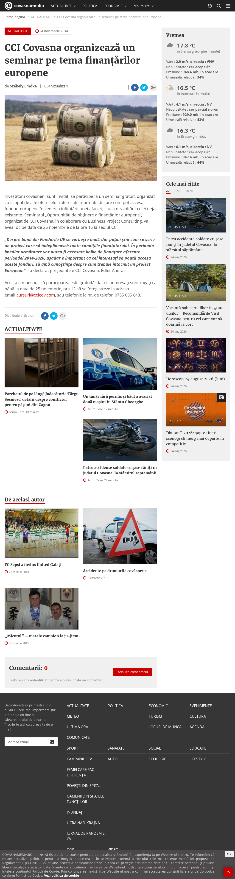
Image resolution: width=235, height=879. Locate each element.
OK (229, 854)
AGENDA (197, 726)
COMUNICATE (78, 737)
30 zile (190, 191)
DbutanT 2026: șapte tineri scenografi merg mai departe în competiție (195, 438)
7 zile (178, 191)
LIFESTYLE (198, 758)
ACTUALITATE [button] (62, 5)
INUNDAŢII (75, 812)
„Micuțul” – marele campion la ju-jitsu (41, 636)
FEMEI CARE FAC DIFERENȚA (80, 772)
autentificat (39, 680)
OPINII (72, 849)
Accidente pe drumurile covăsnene (115, 570)
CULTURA (174, 421)
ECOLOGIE (157, 758)
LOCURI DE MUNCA (165, 726)
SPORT (72, 748)
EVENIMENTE (201, 705)
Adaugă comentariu (133, 672)
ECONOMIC (158, 705)
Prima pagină (15, 17)
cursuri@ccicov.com (36, 295)
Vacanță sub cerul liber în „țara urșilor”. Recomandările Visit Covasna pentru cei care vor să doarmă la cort (195, 316)
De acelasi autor (25, 499)
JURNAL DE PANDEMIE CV (86, 836)
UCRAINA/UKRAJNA (83, 822)
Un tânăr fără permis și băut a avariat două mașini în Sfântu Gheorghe (117, 399)
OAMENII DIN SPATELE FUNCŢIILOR (85, 799)
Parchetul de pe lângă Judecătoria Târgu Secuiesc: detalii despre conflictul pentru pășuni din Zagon (41, 399)
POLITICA (90, 5)
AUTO (113, 758)
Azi (168, 191)
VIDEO (113, 849)
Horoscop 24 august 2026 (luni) (195, 379)
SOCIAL (155, 748)
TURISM (155, 716)
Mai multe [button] (142, 5)
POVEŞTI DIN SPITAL (84, 785)
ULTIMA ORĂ (77, 726)
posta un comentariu (89, 680)
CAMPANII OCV (79, 758)
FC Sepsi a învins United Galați (33, 564)
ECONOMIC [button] (113, 5)
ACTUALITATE (18, 31)
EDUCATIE (198, 748)
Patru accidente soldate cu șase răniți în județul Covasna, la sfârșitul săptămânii (120, 470)
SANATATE (116, 748)
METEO (73, 716)
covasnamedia (28, 5)
